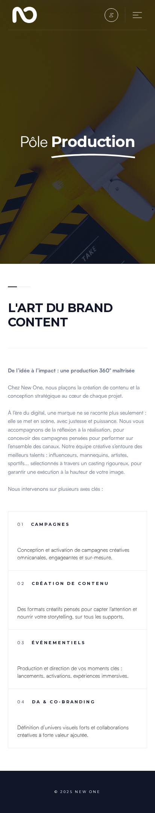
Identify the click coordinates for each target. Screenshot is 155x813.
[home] (26, 15)
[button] (111, 15)
